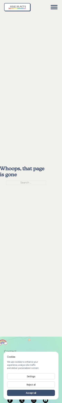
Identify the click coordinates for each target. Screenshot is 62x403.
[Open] (54, 7)
